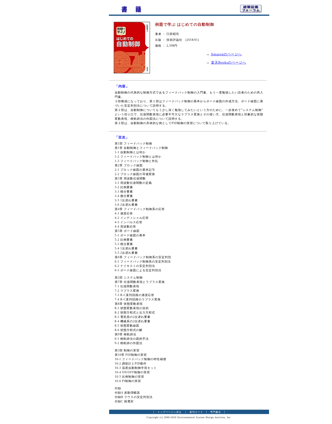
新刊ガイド (196, 412)
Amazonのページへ (226, 54)
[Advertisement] (82, 76)
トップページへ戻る (169, 412)
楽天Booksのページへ (228, 62)
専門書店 (215, 412)
